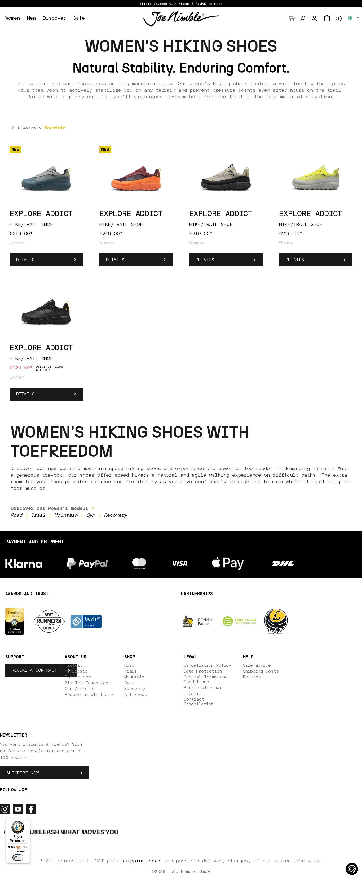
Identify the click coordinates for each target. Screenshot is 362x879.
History (74, 665)
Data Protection (203, 671)
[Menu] (27, 821)
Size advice (257, 665)
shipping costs (141, 861)
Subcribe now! (24, 773)
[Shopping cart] (327, 18)
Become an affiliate (89, 694)
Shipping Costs (261, 671)
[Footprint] (292, 18)
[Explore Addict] (46, 176)
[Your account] (314, 18)
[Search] (302, 18)
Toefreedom (78, 677)
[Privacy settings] (352, 869)
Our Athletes (80, 689)
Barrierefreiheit (204, 687)
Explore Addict (41, 214)
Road (129, 665)
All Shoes (135, 694)
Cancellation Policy (207, 665)
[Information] (338, 18)
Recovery (134, 689)
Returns (252, 677)
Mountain (134, 677)
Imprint (193, 693)
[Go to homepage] (181, 19)
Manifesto (76, 671)
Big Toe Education (86, 683)
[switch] (17, 857)
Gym (128, 683)
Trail (130, 671)
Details (25, 260)
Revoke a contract (34, 670)
